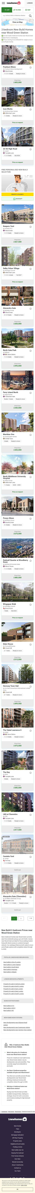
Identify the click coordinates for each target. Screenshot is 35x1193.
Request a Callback (17, 194)
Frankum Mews (9, 67)
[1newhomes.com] (17, 1119)
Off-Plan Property (17, 1138)
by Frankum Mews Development (12, 69)
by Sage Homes (7, 394)
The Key (6, 772)
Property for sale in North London (14, 986)
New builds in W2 (9, 1010)
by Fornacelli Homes (9, 646)
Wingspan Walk (9, 604)
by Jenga (6, 858)
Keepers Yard (8, 226)
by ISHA (5, 774)
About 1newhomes (17, 1165)
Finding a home (17, 1147)
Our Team (17, 1171)
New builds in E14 (9, 1005)
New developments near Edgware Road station (15, 1024)
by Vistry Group (7, 480)
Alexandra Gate (9, 308)
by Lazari (6, 151)
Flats (17, 1129)
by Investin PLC (7, 228)
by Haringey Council (9, 270)
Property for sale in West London (13, 991)
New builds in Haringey (10, 969)
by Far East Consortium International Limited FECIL (16, 689)
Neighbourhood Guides (17, 1144)
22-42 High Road (10, 149)
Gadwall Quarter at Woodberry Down (15, 561)
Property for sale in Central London (14, 984)
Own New (17, 1159)
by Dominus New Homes (10, 111)
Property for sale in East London (13, 989)
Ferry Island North (10, 392)
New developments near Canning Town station (18, 1030)
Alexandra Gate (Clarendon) (14, 896)
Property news (17, 1141)
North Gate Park (9, 350)
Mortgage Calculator (17, 1135)
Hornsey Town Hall (11, 686)
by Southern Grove (8, 520)
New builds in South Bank (11, 967)
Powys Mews (8, 518)
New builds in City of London (12, 962)
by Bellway (6, 352)
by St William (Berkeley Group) (12, 898)
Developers (17, 1132)
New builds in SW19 (9, 1008)
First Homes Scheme (17, 1156)
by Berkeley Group (8, 310)
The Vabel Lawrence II (12, 730)
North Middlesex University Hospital (14, 477)
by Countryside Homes (10, 436)
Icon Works (8, 109)
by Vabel (5, 732)
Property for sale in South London (14, 993)
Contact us (17, 1168)
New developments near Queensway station (17, 1027)
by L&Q (5, 816)
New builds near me (17, 1150)
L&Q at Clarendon (10, 814)
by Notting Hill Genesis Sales (11, 564)
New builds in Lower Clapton (12, 964)
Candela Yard (8, 856)
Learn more (24, 1185)
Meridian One (8, 434)
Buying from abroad (17, 1153)
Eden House (8, 644)
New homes (17, 1126)
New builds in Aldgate (10, 972)
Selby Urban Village (11, 268)
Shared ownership (17, 1162)
